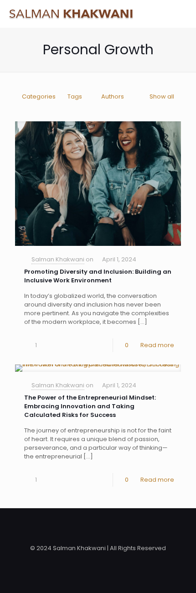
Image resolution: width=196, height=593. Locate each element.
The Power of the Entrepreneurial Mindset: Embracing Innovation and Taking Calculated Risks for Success (90, 406)
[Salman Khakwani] (70, 13)
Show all (162, 96)
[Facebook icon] (88, 561)
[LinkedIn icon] (107, 561)
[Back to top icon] (98, 527)
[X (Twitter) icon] (98, 561)
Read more (157, 345)
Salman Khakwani (57, 259)
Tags (74, 96)
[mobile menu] (183, 13)
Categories (39, 96)
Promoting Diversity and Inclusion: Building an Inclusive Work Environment (97, 276)
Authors (112, 96)
